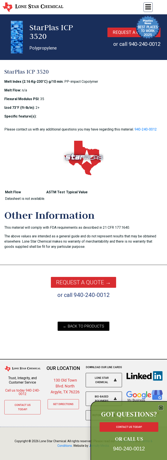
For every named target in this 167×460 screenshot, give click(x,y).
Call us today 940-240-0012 (22, 392)
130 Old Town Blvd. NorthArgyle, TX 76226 (65, 386)
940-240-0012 (146, 129)
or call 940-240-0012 (136, 44)
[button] (161, 407)
